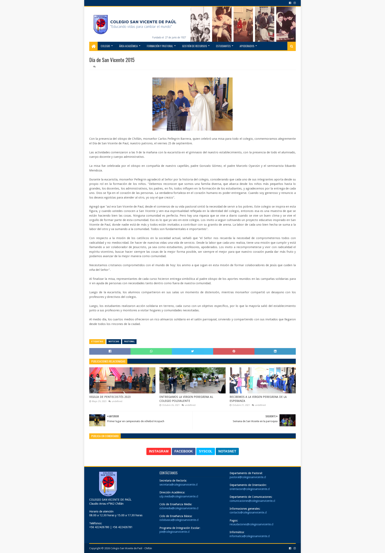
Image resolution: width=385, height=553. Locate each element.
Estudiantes (223, 46)
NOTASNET (227, 451)
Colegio (105, 46)
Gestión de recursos (194, 46)
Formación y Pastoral (160, 46)
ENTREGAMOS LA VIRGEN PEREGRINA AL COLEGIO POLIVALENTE (186, 398)
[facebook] (290, 3)
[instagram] (294, 3)
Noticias (113, 341)
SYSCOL (205, 451)
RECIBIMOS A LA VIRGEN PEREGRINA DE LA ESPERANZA (258, 398)
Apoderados (247, 46)
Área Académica (128, 46)
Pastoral (129, 341)
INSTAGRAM (158, 451)
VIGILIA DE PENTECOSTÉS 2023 (110, 396)
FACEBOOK (183, 451)
